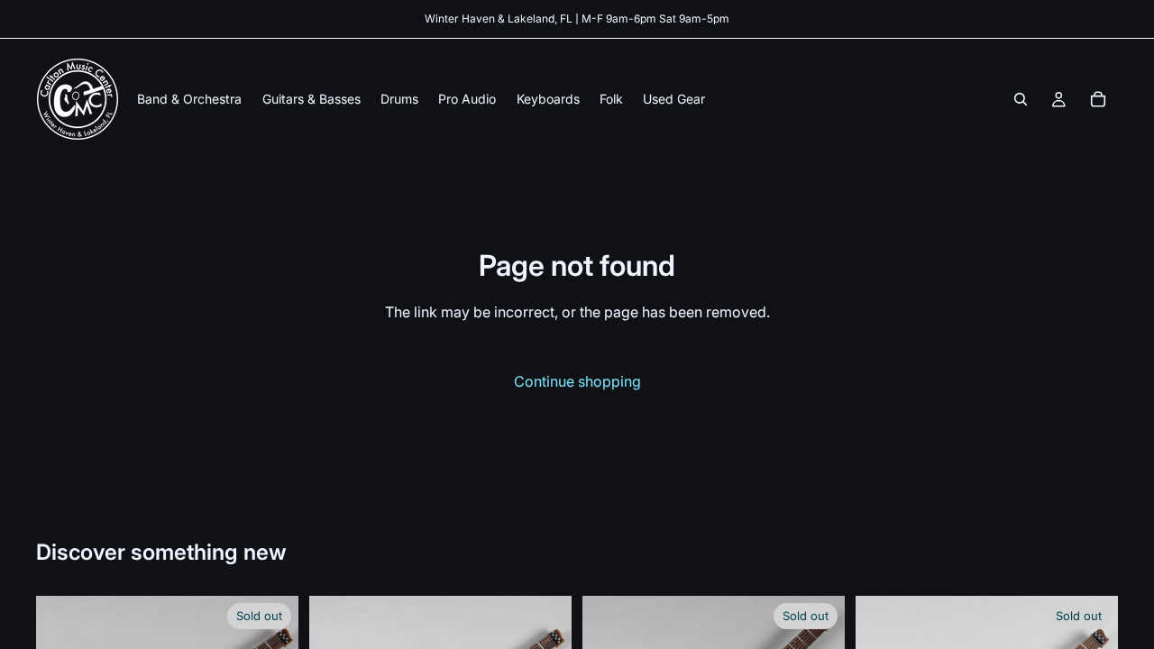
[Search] (1020, 99)
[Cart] (1098, 99)
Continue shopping (577, 381)
